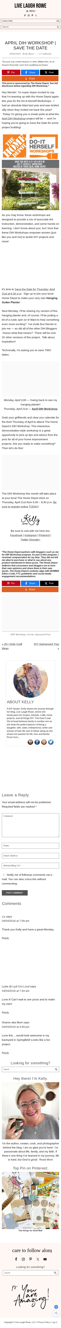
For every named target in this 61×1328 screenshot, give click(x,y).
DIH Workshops (18, 634)
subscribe (31, 879)
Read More (46, 1159)
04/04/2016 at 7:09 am (15, 920)
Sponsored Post (43, 634)
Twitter (25, 539)
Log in (54, 1322)
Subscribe (7, 21)
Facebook (16, 535)
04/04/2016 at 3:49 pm (15, 1026)
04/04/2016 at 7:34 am (15, 990)
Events (31, 634)
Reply (5, 938)
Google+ (35, 539)
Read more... (13, 737)
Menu (32, 11)
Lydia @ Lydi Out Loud (16, 986)
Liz (3, 916)
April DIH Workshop (14, 118)
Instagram (31, 535)
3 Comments (45, 54)
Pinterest (44, 535)
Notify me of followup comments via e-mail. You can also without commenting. (27, 879)
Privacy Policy (43, 1322)
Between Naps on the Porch (39, 544)
